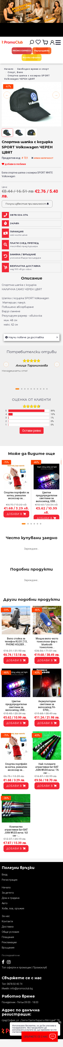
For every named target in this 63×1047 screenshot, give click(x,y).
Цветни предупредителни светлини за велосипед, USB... (46, 497)
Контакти (7, 921)
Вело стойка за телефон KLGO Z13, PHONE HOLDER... (16, 641)
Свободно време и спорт (33, 69)
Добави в (15, 514)
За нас (6, 916)
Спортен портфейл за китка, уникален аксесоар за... (16, 495)
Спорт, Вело (15, 72)
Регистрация (9, 879)
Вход (4, 874)
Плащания (8, 937)
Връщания (8, 947)
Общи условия (10, 931)
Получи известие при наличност (26, 203)
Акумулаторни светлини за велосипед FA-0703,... (47, 705)
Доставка (7, 926)
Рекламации (9, 942)
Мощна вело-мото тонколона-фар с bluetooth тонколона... (47, 643)
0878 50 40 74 (14, 984)
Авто (5, 903)
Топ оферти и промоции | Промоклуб (24, 967)
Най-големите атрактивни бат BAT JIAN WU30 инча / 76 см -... (47, 768)
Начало (8, 69)
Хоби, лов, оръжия (13, 908)
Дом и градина (10, 898)
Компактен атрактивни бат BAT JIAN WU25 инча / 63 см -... (16, 831)
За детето (8, 892)
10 (47, 389)
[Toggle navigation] (58, 42)
